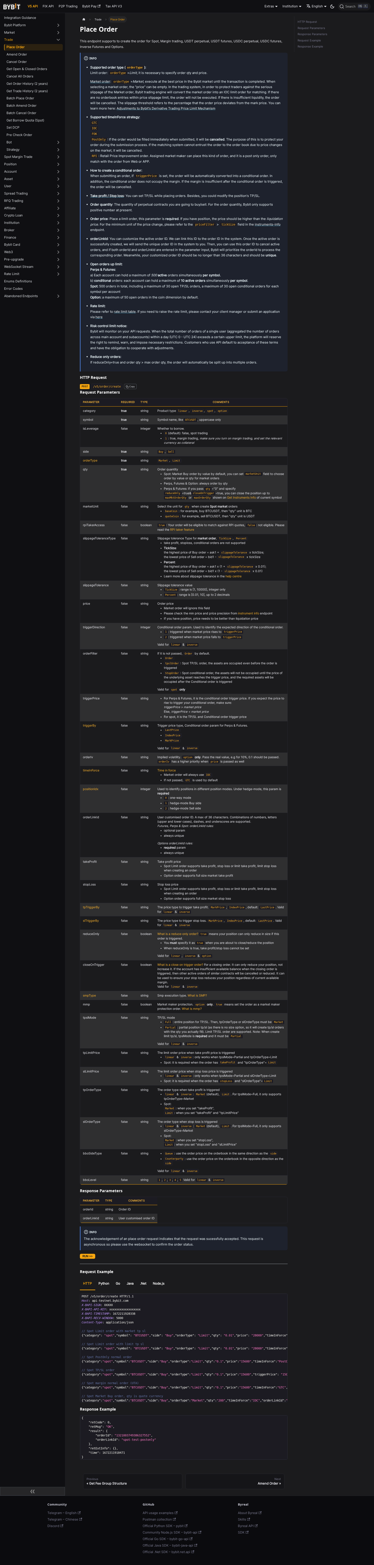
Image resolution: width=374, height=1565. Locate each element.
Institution (11, 223)
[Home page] (84, 19)
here (99, 317)
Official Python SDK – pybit (163, 1526)
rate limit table (125, 311)
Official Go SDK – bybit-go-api (166, 1539)
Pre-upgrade (14, 259)
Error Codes (13, 288)
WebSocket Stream (18, 267)
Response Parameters (312, 34)
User (7, 186)
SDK (241, 1532)
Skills (242, 1519)
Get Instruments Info (241, 497)
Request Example (309, 40)
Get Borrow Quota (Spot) (25, 120)
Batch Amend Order (21, 105)
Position (10, 164)
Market (9, 32)
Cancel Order (16, 62)
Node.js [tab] (158, 1283)
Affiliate (10, 208)
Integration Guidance (20, 18)
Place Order (15, 47)
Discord (53, 1526)
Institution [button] (290, 6)
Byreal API (246, 1526)
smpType (89, 995)
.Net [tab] (143, 1283)
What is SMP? (197, 995)
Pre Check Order (19, 135)
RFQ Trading (13, 201)
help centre (234, 576)
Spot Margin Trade (18, 157)
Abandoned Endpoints (21, 296)
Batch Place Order (20, 98)
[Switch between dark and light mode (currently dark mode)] (332, 6)
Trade (8, 40)
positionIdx (90, 789)
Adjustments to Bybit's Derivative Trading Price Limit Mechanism (166, 108)
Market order (100, 81)
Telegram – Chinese (62, 1519)
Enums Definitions (18, 281)
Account (10, 171)
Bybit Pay (89, 6)
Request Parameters (311, 28)
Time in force (166, 770)
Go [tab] (118, 1283)
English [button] (317, 6)
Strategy (12, 149)
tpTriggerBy (91, 907)
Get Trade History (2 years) (27, 91)
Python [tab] (103, 1283)
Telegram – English (62, 1513)
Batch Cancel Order (21, 113)
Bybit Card (12, 244)
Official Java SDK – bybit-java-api (168, 1545)
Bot (9, 142)
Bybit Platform (15, 25)
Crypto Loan (13, 215)
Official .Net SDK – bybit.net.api (166, 1552)
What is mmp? (192, 1008)
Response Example (310, 46)
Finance (10, 237)
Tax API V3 (113, 6)
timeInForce (91, 770)
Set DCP (12, 127)
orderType (90, 460)
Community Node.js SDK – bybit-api (170, 1532)
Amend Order (16, 54)
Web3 (8, 252)
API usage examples (158, 1513)
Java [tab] (130, 1283)
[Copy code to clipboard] (282, 1298)
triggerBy (89, 725)
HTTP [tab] (87, 1283)
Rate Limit (11, 274)
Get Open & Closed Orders (26, 69)
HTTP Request (307, 21)
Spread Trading (16, 193)
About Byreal (248, 1513)
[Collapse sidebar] (32, 1491)
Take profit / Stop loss (107, 196)
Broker (9, 230)
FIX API (48, 6)
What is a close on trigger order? (180, 964)
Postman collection (157, 1519)
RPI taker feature (182, 529)
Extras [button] (269, 6)
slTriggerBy (91, 920)
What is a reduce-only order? (177, 934)
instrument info (248, 613)
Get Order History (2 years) (27, 84)
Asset (8, 179)
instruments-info (267, 224)
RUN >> (87, 1256)
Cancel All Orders (19, 76)
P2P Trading (68, 6)
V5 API (33, 6)
